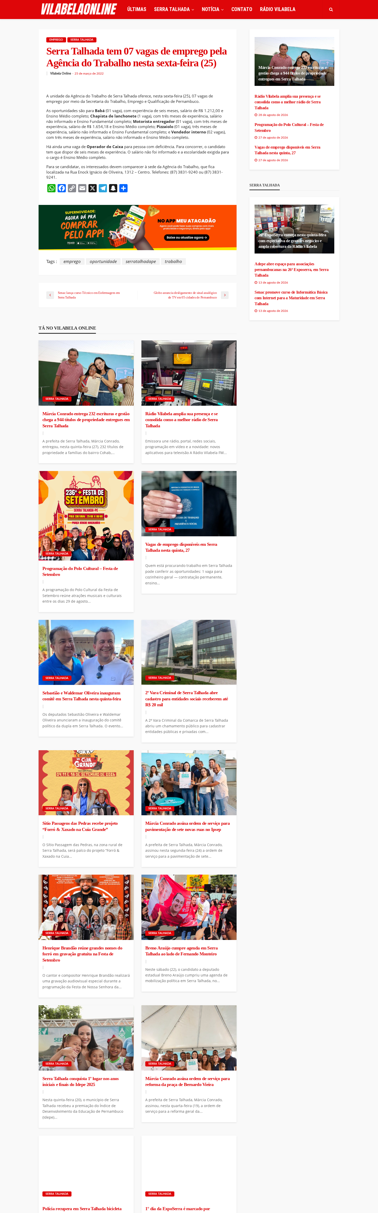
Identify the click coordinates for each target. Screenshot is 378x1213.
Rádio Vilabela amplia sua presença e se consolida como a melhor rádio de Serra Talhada (181, 419)
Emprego (56, 39)
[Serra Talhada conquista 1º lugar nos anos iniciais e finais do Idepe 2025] (86, 1038)
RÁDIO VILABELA (277, 9)
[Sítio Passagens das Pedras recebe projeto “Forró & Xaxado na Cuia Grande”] (86, 783)
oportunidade (103, 261)
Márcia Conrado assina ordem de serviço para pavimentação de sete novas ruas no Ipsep (187, 826)
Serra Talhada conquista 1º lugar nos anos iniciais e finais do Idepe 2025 (80, 1081)
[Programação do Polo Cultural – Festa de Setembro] (86, 515)
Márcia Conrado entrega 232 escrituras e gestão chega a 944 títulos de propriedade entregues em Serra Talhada (86, 419)
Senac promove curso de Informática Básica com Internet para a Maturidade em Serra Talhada (291, 298)
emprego (72, 261)
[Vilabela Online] (80, 9)
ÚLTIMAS (136, 9)
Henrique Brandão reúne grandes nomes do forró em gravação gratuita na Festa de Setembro (82, 954)
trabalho (173, 261)
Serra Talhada (81, 39)
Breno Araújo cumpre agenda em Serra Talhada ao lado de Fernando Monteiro (181, 950)
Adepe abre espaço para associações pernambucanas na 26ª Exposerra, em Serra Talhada (291, 270)
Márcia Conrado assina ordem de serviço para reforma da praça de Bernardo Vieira (187, 1081)
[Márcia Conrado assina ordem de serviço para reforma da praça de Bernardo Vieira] (189, 1038)
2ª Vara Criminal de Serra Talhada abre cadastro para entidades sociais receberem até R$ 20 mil (186, 698)
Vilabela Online (60, 73)
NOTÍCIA (210, 9)
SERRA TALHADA (172, 9)
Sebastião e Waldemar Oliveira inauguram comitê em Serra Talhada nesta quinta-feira (81, 695)
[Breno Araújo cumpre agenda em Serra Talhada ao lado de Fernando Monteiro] (189, 907)
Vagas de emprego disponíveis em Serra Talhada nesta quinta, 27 (181, 547)
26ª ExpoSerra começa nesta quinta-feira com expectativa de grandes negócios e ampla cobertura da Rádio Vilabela (292, 241)
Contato (241, 9)
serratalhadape (141, 261)
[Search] (331, 9)
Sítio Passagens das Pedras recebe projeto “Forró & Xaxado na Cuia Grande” (80, 826)
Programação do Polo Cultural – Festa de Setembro (80, 571)
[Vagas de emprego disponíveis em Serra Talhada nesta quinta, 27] (189, 503)
